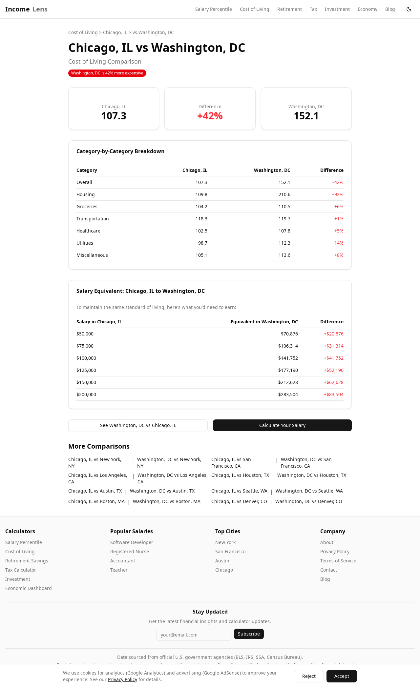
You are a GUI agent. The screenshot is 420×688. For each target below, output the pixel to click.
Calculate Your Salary (282, 425)
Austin (222, 560)
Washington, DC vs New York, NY (169, 462)
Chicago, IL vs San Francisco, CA (231, 462)
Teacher (119, 570)
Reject (309, 676)
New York (225, 542)
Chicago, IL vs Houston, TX (240, 475)
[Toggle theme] (409, 9)
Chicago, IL (115, 32)
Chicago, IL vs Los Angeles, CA (97, 478)
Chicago (224, 570)
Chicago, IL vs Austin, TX (95, 491)
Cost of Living (254, 9)
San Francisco (230, 551)
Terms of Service (338, 560)
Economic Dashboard (28, 588)
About (326, 542)
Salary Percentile (213, 9)
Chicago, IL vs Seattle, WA (239, 491)
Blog (390, 9)
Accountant (122, 560)
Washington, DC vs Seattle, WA (309, 491)
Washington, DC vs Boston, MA (166, 501)
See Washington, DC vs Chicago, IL (138, 425)
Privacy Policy (334, 551)
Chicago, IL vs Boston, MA (96, 501)
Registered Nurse (129, 551)
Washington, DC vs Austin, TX (162, 491)
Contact (328, 570)
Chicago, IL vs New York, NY (94, 462)
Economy (367, 9)
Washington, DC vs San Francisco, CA (306, 462)
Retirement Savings (26, 560)
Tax (313, 9)
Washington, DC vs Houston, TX (311, 475)
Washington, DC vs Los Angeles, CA (172, 478)
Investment (337, 9)
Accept (341, 676)
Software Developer (131, 542)
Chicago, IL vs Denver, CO (239, 501)
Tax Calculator (20, 570)
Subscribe (249, 634)
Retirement (289, 9)
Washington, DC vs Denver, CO (308, 501)
